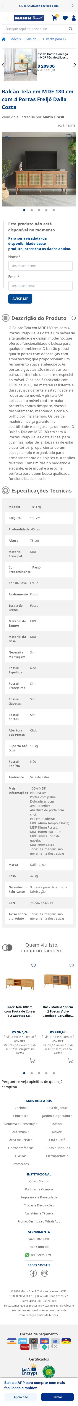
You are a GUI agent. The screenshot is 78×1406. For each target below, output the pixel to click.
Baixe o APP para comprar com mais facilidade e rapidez (34, 1385)
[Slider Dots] (24, 1073)
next (75, 65)
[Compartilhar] (8, 137)
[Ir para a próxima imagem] (72, 176)
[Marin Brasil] (29, 18)
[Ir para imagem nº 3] (39, 210)
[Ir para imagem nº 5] (54, 210)
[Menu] (5, 18)
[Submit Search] (70, 29)
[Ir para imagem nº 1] (24, 210)
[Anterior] (4, 6)
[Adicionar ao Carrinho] (32, 1060)
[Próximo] (74, 6)
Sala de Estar (33, 39)
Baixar (57, 1397)
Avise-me (20, 298)
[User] (73, 18)
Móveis (15, 39)
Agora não (20, 1397)
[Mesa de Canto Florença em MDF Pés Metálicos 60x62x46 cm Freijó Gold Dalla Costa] (20, 65)
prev (3, 65)
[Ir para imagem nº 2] (32, 210)
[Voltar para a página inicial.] (4, 39)
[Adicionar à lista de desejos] (69, 136)
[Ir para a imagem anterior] (5, 176)
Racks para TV (56, 39)
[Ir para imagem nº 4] (46, 210)
